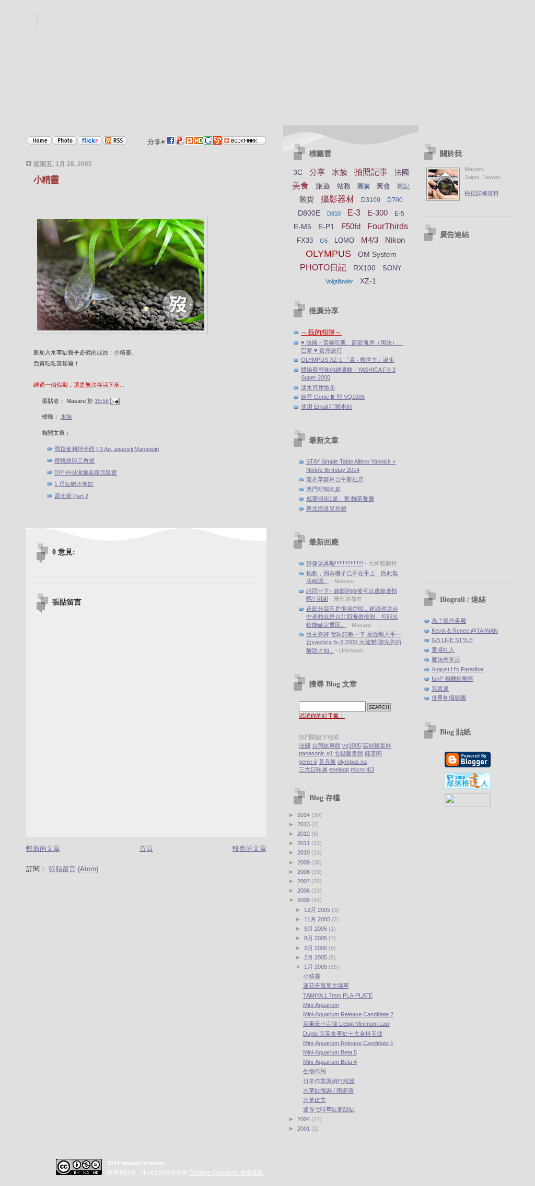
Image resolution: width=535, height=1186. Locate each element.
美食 (300, 185)
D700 (395, 200)
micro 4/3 (362, 769)
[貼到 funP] (180, 142)
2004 (304, 1119)
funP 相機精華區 (452, 678)
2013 (304, 824)
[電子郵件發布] (115, 401)
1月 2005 (316, 967)
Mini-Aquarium (321, 1005)
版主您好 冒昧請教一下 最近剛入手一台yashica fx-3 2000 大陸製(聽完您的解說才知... (353, 642)
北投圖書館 (348, 753)
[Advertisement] (467, 417)
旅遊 (323, 186)
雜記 (403, 186)
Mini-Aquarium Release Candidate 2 (348, 1014)
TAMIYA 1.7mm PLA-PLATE (338, 995)
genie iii (308, 761)
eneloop (339, 769)
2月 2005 (316, 957)
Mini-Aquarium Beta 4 (330, 1062)
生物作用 (314, 1071)
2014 (304, 815)
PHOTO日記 (323, 267)
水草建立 (314, 1100)
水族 (66, 416)
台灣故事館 (326, 745)
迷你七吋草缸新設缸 (329, 1109)
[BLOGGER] (468, 765)
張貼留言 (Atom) (73, 869)
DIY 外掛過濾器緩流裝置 (85, 472)
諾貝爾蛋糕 (377, 745)
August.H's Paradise (457, 669)
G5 (324, 241)
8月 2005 (316, 938)
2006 (304, 890)
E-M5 (302, 226)
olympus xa (352, 761)
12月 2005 (318, 910)
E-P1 (326, 226)
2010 (304, 852)
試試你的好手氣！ (322, 716)
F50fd (350, 226)
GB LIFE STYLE (452, 640)
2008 (304, 872)
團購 (363, 186)
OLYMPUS (328, 253)
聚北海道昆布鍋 (326, 508)
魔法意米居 (446, 659)
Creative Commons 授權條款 (226, 1172)
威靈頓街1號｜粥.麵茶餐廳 (340, 498)
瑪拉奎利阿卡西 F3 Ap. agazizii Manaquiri (106, 449)
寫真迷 (440, 688)
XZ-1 (368, 281)
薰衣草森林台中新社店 (335, 479)
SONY (392, 268)
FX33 (305, 240)
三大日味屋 (313, 769)
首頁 (146, 848)
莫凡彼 (327, 761)
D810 (334, 213)
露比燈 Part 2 (71, 496)
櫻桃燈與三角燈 (74, 460)
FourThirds (387, 226)
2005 (304, 900)
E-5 (399, 213)
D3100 (370, 200)
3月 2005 (316, 948)
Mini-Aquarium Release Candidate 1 (348, 1043)
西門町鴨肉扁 (323, 489)
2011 (304, 843)
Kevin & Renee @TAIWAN (465, 630)
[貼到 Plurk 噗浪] (189, 142)
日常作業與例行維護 (329, 1081)
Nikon (395, 239)
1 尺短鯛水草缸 (74, 484)
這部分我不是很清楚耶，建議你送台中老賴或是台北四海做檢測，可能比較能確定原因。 (352, 617)
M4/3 (369, 239)
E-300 (377, 212)
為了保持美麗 (449, 621)
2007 (304, 881)
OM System (377, 254)
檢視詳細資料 (481, 193)
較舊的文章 (249, 848)
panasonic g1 (316, 753)
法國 (401, 172)
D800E (309, 213)
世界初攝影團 (449, 698)
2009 (304, 862)
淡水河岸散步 (318, 387)
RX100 (364, 268)
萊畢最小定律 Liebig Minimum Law (346, 1024)
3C (298, 172)
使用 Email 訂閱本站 (326, 407)
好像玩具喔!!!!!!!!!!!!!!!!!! (334, 563)
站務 (344, 186)
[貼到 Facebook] (170, 142)
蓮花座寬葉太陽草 (326, 985)
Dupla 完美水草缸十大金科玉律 (342, 1033)
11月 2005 (318, 919)
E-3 (353, 212)
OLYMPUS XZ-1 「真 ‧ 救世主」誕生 (347, 360)
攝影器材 (337, 199)
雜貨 (306, 199)
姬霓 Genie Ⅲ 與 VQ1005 (333, 397)
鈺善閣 (373, 753)
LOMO (344, 240)
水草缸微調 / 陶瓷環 (328, 1090)
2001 (304, 1128)
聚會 (383, 186)
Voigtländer (339, 281)
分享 (317, 172)
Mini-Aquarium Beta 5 (330, 1052)
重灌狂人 (443, 650)
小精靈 (46, 180)
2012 (304, 834)
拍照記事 (371, 172)
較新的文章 (43, 848)
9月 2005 (316, 929)
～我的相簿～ (321, 332)
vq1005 (351, 745)
